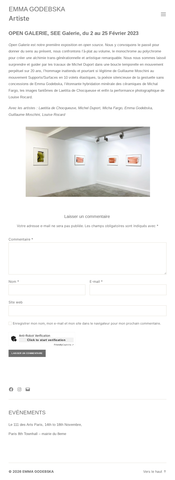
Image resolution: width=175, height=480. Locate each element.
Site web (16, 302)
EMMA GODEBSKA (37, 9)
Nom (14, 282)
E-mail (96, 282)
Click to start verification (46, 340)
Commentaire (21, 239)
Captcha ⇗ (64, 344)
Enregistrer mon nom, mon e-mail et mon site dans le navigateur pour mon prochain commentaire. (87, 323)
